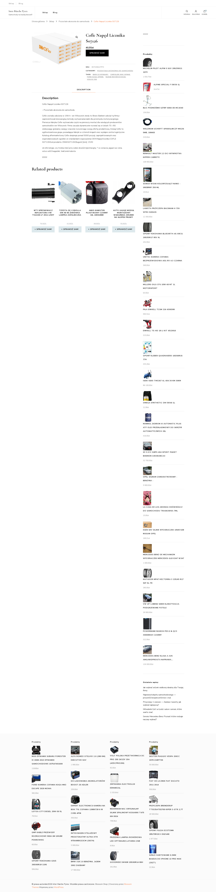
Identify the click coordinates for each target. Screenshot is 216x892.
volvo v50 (92, 79)
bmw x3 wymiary (100, 74)
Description (83, 89)
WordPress (59, 887)
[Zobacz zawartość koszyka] (204, 11)
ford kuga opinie (95, 77)
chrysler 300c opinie (120, 74)
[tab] (84, 89)
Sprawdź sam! (97, 53)
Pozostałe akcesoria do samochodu (115, 71)
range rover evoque (116, 77)
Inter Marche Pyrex (18, 11)
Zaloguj (196, 14)
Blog (21, 3)
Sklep (11, 3)
